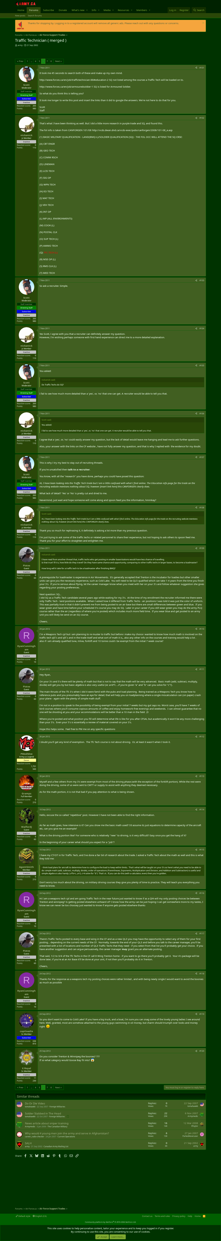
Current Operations (66, 1136)
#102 (201, 118)
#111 (201, 669)
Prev (21, 61)
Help (190, 1216)
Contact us (147, 1216)
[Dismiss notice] (202, 23)
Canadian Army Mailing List (56, 1146)
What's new (78, 10)
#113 (201, 776)
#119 (201, 1014)
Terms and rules (162, 1216)
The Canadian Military (57, 1126)
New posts (20, 15)
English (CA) (41, 1216)
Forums (33, 10)
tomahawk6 (30, 1106)
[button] (87, 10)
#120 (201, 1051)
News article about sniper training (46, 1123)
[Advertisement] (53, 53)
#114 (201, 809)
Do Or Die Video (35, 1103)
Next (57, 61)
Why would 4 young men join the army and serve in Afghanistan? (67, 1133)
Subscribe (48, 10)
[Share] (196, 68)
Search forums (35, 15)
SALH (28, 1143)
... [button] (31, 61)
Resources (123, 10)
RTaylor (194, 1126)
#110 (201, 629)
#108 (201, 507)
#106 (201, 413)
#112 (201, 736)
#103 (201, 280)
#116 (201, 893)
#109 (201, 548)
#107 (201, 457)
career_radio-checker (34, 1136)
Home (20, 10)
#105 (201, 365)
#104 (201, 328)
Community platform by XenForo (110, 1222)
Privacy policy (178, 1216)
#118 (201, 973)
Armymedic (193, 1116)
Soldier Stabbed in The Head (43, 1113)
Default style (24, 1216)
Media (107, 10)
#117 (201, 933)
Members (141, 10)
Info (94, 10)
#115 (201, 849)
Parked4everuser (190, 1136)
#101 (201, 67)
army (20, 45)
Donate (63, 10)
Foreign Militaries (57, 1106)
